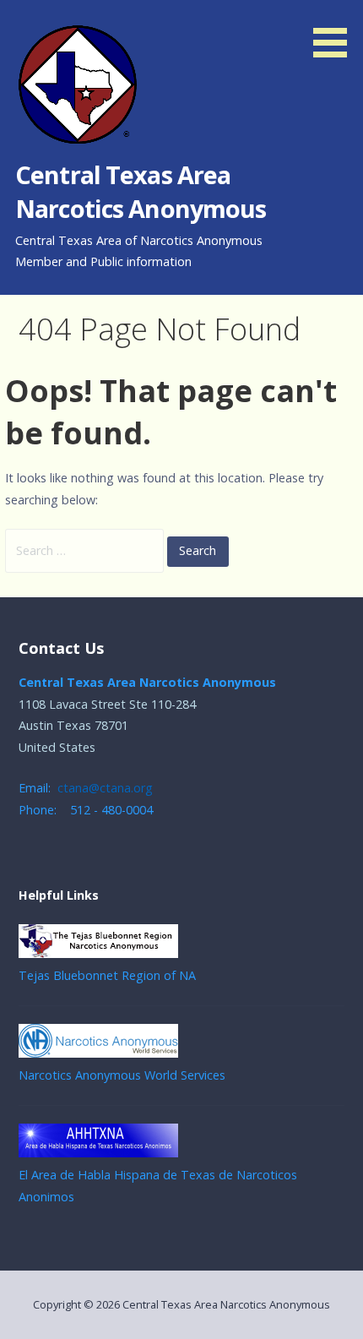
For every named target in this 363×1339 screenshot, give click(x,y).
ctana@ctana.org (105, 788)
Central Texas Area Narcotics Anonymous (141, 191)
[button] (336, 31)
